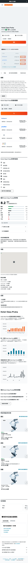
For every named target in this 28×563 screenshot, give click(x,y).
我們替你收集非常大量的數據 (8, 550)
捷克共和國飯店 (21, 558)
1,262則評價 (13, 29)
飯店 (10, 558)
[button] (26, 1)
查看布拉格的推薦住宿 (22, 469)
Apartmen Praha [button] (4, 485)
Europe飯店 (15, 558)
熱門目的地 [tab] (12, 520)
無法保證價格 (17, 543)
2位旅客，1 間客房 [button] (7, 38)
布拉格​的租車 (6, 530)
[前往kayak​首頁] (8, 5)
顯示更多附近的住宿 (23, 416)
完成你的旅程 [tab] (5, 520)
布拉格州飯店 (7, 560)
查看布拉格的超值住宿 (22, 443)
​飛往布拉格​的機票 (7, 528)
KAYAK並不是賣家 (6, 547)
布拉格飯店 (6, 532)
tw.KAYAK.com (5, 558)
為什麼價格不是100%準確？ (8, 552)
